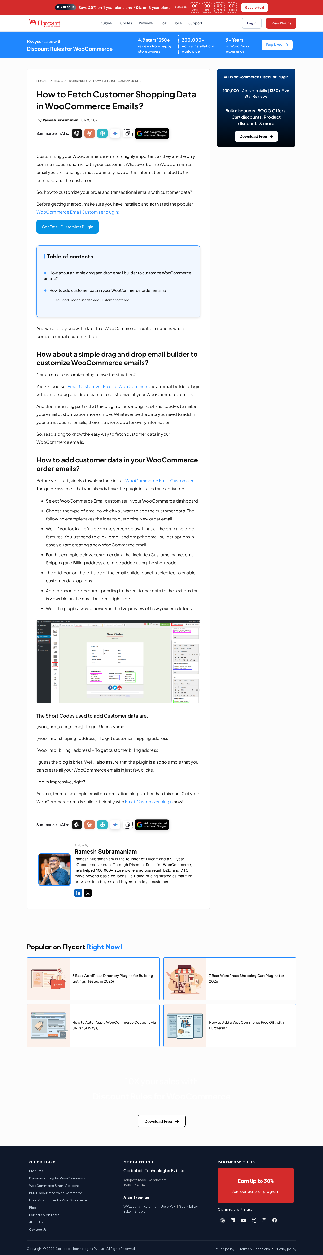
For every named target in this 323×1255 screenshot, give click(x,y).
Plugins (106, 23)
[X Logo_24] (253, 1220)
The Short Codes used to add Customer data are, (92, 300)
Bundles (125, 23)
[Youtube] (243, 1220)
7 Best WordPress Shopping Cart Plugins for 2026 (246, 978)
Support (195, 23)
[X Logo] (88, 893)
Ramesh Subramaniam (105, 851)
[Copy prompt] (128, 133)
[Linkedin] (233, 1220)
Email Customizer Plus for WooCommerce (110, 386)
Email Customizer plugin (149, 801)
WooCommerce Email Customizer (159, 480)
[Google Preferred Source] (152, 133)
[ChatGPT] (77, 133)
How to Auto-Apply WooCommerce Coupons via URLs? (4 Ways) (114, 1025)
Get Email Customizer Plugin (67, 226)
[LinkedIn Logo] (78, 893)
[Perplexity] (102, 133)
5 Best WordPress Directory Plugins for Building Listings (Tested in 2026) (112, 978)
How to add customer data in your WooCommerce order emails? (107, 290)
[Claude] (89, 133)
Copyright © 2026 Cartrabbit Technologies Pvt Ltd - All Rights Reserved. (81, 1249)
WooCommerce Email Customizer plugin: (77, 212)
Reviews (146, 23)
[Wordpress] (222, 1220)
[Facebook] (274, 1220)
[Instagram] (264, 1220)
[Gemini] (115, 133)
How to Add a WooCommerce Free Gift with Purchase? (246, 1025)
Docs (177, 23)
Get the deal (254, 7)
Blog (163, 23)
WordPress (78, 81)
